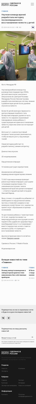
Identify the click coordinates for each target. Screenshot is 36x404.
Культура (4, 383)
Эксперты (5, 371)
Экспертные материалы (9, 385)
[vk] (32, 27)
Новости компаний (24, 385)
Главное (4, 380)
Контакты (5, 394)
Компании (21, 368)
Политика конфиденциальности (25, 395)
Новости (4, 368)
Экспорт (21, 380)
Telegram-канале (13, 238)
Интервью (21, 383)
